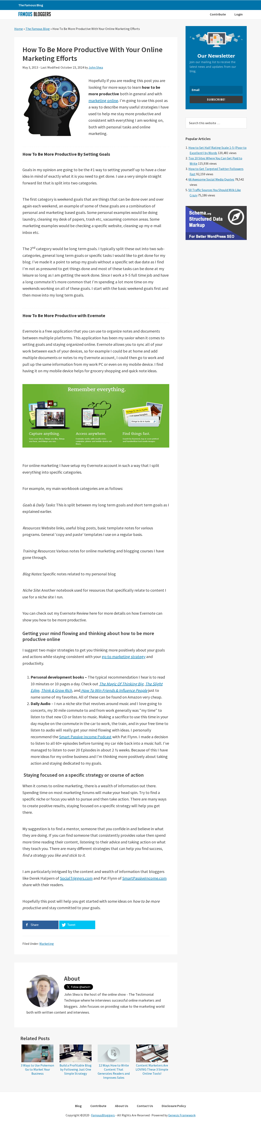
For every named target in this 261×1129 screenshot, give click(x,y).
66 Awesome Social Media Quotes (211, 179)
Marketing (46, 944)
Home (18, 29)
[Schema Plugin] (216, 239)
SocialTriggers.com (76, 878)
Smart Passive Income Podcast (85, 736)
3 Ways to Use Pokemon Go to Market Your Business (37, 1069)
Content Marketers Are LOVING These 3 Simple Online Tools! (152, 1069)
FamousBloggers (103, 1115)
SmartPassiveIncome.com (144, 878)
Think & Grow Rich (56, 690)
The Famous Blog (37, 29)
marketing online (103, 100)
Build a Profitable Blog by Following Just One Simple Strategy (76, 1069)
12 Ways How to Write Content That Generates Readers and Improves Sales (114, 1071)
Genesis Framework (182, 1115)
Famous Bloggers (34, 14)
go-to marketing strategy (123, 656)
